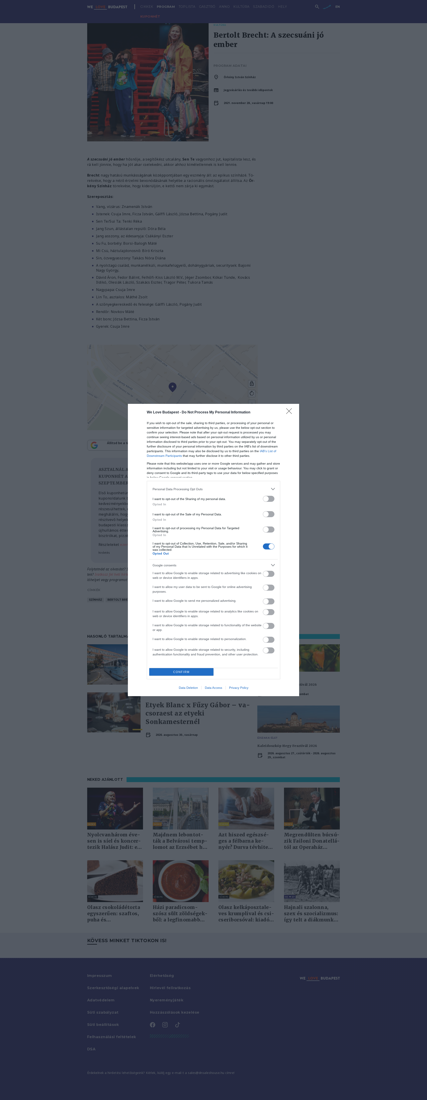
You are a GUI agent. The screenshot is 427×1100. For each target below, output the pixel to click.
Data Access (213, 687)
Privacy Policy (238, 687)
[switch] (268, 499)
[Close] (290, 412)
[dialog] (213, 550)
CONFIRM (181, 672)
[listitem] (213, 489)
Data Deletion (188, 687)
